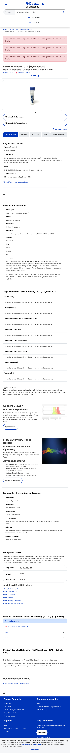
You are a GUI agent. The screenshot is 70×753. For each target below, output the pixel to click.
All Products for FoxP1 (11, 589)
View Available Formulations (15, 123)
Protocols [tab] (35, 134)
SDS (6, 637)
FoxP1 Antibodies (26, 29)
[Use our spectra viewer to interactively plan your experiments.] (54, 412)
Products (11, 29)
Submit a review (8, 73)
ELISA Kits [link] (7, 707)
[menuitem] (5, 29)
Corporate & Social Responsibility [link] (47, 707)
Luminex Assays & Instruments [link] (14, 710)
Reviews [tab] (24, 134)
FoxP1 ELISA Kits (9, 595)
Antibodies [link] (7, 703)
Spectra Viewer (10, 427)
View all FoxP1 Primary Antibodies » (15, 182)
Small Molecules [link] (9, 716)
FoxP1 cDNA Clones (10, 592)
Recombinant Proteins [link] (11, 713)
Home (5, 29)
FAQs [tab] (45, 134)
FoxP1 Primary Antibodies (12, 601)
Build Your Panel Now (12, 480)
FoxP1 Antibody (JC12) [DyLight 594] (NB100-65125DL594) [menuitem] (23, 31)
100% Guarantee (61, 129)
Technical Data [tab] (11, 134)
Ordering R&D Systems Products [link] (15, 728)
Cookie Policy (37, 744)
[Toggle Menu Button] (6, 5)
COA (6, 632)
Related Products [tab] (58, 134)
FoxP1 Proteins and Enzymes (13, 603)
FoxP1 (17, 29)
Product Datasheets (12, 621)
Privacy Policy (26, 744)
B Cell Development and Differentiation (16, 683)
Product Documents (24, 73)
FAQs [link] (5, 725)
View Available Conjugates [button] (15, 117)
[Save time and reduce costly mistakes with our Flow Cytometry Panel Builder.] (54, 451)
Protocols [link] (7, 731)
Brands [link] (38, 703)
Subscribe (42, 732)
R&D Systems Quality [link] (43, 710)
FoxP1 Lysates (8, 598)
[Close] (64, 38)
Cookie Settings (34, 749)
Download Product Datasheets (18, 627)
